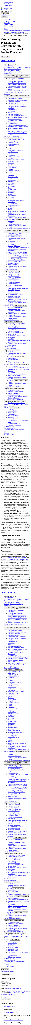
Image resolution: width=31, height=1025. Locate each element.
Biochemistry (11, 111)
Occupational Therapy (14, 331)
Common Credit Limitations (15, 81)
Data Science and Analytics (15, 307)
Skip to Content (8, 2)
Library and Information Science (16, 260)
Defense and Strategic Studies (16, 159)
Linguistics (11, 183)
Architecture (11, 145)
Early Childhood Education (15, 235)
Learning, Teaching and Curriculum (14, 32)
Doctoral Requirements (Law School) (18, 90)
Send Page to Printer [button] (9, 1006)
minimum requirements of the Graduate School (15, 559)
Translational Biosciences (14, 375)
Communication (12, 155)
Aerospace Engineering (14, 272)
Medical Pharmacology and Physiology (18, 369)
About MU (7, 407)
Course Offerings (9, 26)
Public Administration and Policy (16, 200)
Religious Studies (12, 203)
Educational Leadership (14, 236)
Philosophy (11, 192)
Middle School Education (14, 261)
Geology (10, 172)
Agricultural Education (14, 101)
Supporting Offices (13, 419)
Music (9, 188)
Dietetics (10, 112)
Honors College (8, 346)
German (10, 174)
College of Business (9, 219)
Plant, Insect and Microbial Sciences (17, 131)
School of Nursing (9, 380)
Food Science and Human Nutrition (17, 117)
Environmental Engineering (15, 294)
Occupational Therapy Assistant (16, 332)
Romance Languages (13, 205)
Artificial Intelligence (13, 274)
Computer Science (13, 283)
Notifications (11, 414)
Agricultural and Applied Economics (17, 100)
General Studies (12, 167)
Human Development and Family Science (19, 247)
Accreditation (11, 409)
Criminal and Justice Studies (15, 325)
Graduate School (8, 305)
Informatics (11, 312)
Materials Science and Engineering (17, 313)
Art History (11, 149)
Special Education (12, 264)
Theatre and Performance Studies (17, 214)
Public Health (11, 337)
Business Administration (14, 224)
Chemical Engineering (14, 279)
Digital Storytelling (13, 161)
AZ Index (6, 3)
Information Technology (14, 297)
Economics (11, 163)
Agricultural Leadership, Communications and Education (16, 104)
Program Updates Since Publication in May (16, 404)
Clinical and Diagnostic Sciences (16, 323)
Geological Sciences (13, 170)
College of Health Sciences (11, 320)
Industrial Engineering (14, 296)
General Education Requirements (17, 83)
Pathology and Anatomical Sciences (17, 374)
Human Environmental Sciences (16, 310)
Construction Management (15, 285)
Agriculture (11, 108)
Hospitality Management (14, 119)
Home (5, 29)
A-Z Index (7, 23)
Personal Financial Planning (15, 128)
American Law (12, 358)
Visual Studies (11, 216)
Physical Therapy (12, 334)
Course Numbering (9, 428)
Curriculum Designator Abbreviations (14, 429)
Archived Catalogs (9, 434)
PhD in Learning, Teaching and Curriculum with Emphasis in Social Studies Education (19, 257)
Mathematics (11, 184)
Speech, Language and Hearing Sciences (19, 340)
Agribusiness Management (15, 98)
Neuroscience (11, 191)
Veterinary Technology (14, 395)
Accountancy (11, 221)
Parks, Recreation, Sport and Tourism (18, 126)
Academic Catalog (6, 15)
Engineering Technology (14, 293)
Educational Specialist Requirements (17, 86)
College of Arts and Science (11, 136)
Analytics (10, 222)
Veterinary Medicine (13, 393)
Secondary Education (13, 263)
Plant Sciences (11, 130)
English (10, 164)
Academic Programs (9, 21)
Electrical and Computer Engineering (18, 288)
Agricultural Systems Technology (17, 106)
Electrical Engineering (14, 290)
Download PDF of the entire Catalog (14, 1020)
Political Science (12, 195)
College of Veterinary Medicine (12, 386)
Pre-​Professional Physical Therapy (17, 335)
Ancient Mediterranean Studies (16, 139)
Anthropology (11, 141)
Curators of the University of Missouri (17, 991)
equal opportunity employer (13, 988)
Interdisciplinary (12, 180)
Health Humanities (13, 177)
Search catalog (5, 11)
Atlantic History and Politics (15, 150)
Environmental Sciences (14, 114)
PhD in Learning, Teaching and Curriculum (14, 557)
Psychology (11, 197)
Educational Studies (13, 241)
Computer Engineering (14, 282)
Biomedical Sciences (13, 390)
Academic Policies (9, 426)
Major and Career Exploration (12, 70)
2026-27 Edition (8, 60)
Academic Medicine (13, 366)
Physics (10, 194)
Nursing (10, 382)
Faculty (6, 431)
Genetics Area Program (14, 309)
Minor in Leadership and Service (16, 403)
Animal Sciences (12, 109)
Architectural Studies (13, 144)
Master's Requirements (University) (17, 84)
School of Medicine (9, 364)
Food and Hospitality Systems (16, 115)
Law (9, 361)
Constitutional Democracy (15, 156)
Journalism (10, 351)
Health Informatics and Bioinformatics (18, 367)
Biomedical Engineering (14, 277)
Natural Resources (13, 123)
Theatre (10, 213)
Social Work (11, 339)
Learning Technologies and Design (17, 252)
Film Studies (11, 166)
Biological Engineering (14, 276)
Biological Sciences (13, 152)
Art (8, 147)
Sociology (10, 208)
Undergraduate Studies (14, 423)
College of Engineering (10, 269)
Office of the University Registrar (10, 10)
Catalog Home (8, 5)
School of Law (8, 356)
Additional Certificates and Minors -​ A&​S (19, 217)
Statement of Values (13, 417)
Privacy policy (12, 994)
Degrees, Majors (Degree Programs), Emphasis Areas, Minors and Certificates (17, 68)
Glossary (6, 433)
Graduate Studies (12, 411)
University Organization (14, 425)
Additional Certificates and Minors (13, 399)
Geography (11, 169)
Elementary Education (14, 246)
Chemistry (10, 153)
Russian (10, 206)
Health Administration (14, 326)
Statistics (10, 209)
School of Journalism (10, 348)
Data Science (11, 158)
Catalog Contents (9, 24)
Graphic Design (12, 175)
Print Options (4, 437)
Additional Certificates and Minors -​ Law (19, 363)
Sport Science (11, 342)
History (10, 178)
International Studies (13, 181)
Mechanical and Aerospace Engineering (18, 299)
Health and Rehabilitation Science (17, 328)
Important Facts (12, 412)
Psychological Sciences (14, 199)
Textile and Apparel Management (17, 211)
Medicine (10, 371)
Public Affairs (11, 202)
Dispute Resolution (13, 359)
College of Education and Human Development (17, 30)
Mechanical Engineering (14, 301)
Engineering (11, 291)
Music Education (12, 189)
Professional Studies (13, 415)
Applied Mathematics (13, 142)
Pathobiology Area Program (15, 391)
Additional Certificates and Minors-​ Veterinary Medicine (17, 397)
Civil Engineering (12, 280)
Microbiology (11, 186)
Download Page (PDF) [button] (10, 1012)
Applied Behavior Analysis (15, 233)
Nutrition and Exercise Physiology (17, 125)
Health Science (12, 329)
